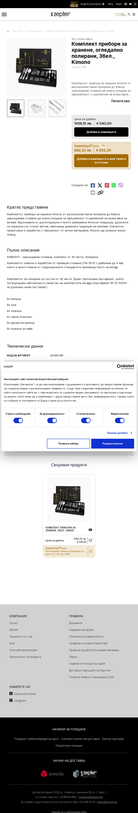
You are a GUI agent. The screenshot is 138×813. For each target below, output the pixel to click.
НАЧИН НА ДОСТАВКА (69, 761)
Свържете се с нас (21, 636)
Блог (12, 643)
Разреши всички (112, 443)
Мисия (13, 630)
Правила (76, 616)
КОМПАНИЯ (18, 616)
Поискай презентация (23, 650)
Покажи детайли (117, 432)
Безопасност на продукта (25, 657)
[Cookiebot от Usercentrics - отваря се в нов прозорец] (119, 366)
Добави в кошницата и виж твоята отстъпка (101, 160)
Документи (75, 623)
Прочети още (120, 100)
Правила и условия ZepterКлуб (88, 643)
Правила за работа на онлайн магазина (94, 650)
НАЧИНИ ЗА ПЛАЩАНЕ (69, 729)
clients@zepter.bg (107, 802)
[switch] (52, 420)
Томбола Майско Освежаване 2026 (91, 677)
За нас (13, 623)
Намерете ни (19, 687)
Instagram (20, 700)
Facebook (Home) (25, 694)
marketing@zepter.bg (91, 797)
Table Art (18, 31)
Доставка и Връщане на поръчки (90, 670)
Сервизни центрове (81, 630)
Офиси (73, 657)
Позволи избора (68, 443)
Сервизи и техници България (87, 663)
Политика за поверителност (86, 636)
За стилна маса (33, 31)
